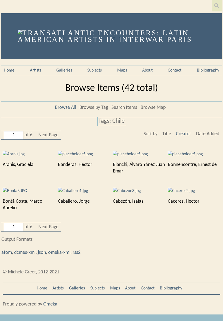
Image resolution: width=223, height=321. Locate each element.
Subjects (94, 70)
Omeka (50, 304)
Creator (183, 134)
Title (166, 134)
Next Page (48, 135)
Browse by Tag (93, 107)
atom (6, 252)
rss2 (76, 252)
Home (9, 70)
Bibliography (208, 70)
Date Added (207, 134)
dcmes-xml (25, 252)
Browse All (65, 107)
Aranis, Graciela (18, 164)
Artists (35, 70)
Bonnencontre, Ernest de (192, 164)
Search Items (124, 107)
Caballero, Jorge (74, 201)
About (147, 70)
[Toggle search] (217, 5)
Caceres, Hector (183, 201)
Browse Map (153, 107)
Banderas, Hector (75, 164)
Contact (174, 70)
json (42, 252)
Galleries (64, 70)
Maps (122, 70)
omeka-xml (59, 252)
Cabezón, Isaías (128, 201)
